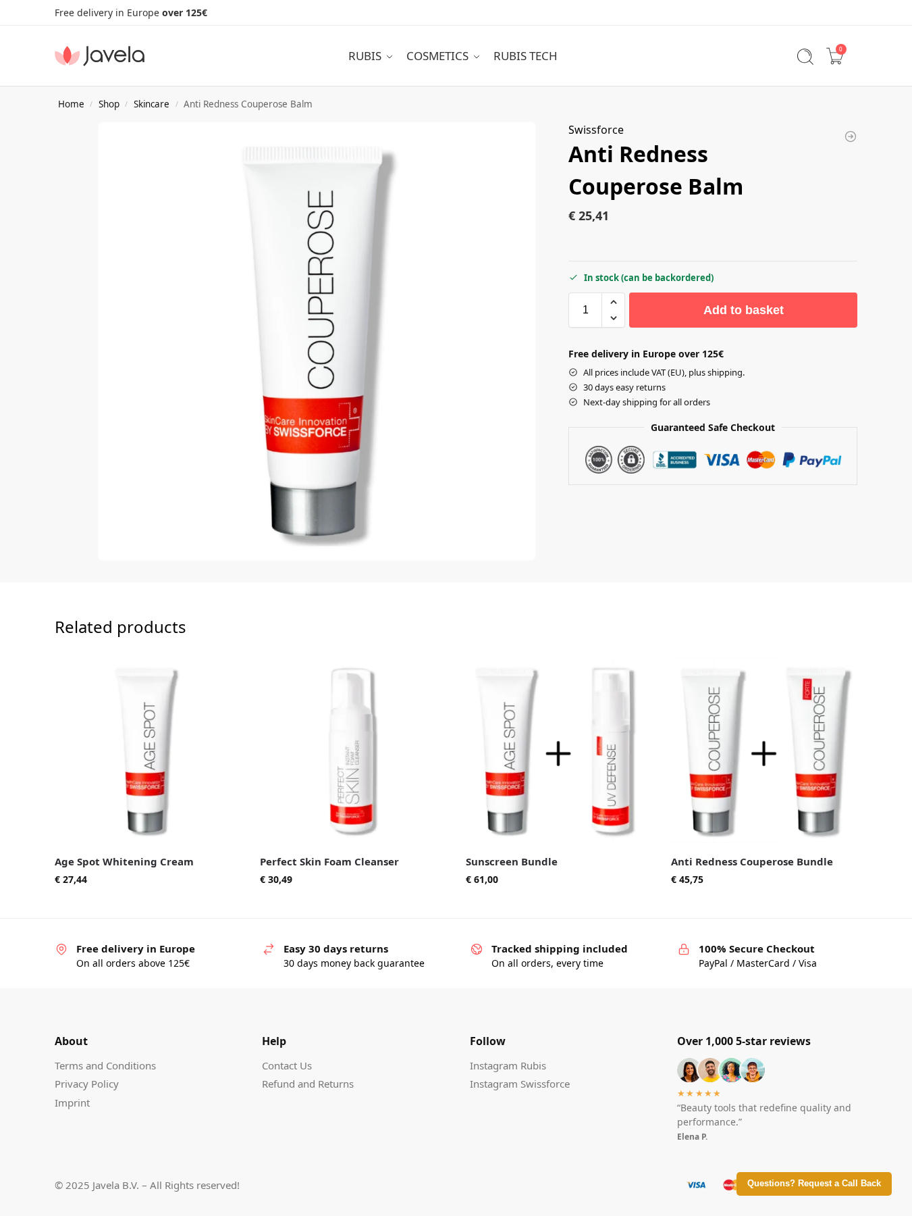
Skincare (151, 104)
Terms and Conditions (105, 1065)
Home (71, 104)
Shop (109, 104)
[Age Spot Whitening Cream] (147, 751)
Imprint (72, 1102)
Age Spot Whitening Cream (124, 861)
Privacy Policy (87, 1083)
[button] (613, 302)
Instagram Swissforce (520, 1083)
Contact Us (287, 1065)
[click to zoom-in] (317, 341)
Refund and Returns (308, 1083)
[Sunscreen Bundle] (558, 751)
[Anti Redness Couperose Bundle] (764, 751)
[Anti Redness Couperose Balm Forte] (850, 136)
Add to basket (743, 310)
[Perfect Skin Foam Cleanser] (353, 751)
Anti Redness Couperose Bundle (752, 861)
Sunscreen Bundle (512, 861)
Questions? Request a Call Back (814, 1183)
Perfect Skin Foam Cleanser (329, 861)
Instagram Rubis (508, 1065)
